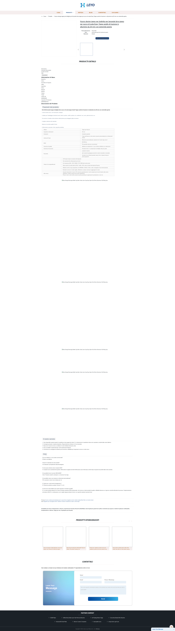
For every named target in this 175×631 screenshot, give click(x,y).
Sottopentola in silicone (57, 508)
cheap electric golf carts (113, 621)
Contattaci (102, 12)
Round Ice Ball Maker (80, 508)
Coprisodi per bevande (69, 508)
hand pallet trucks (97, 621)
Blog (90, 12)
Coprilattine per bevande (67, 510)
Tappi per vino (57, 510)
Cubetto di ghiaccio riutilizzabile (121, 508)
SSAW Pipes (53, 617)
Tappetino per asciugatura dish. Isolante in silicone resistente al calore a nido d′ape (62, 501)
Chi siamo (115, 12)
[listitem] (87, 49)
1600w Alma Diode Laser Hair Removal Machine (74, 617)
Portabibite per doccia (46, 508)
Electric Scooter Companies (80, 621)
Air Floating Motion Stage (97, 617)
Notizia (80, 12)
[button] (78, 49)
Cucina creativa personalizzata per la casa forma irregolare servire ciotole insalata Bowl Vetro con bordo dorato (69, 500)
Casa (58, 12)
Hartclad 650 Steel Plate (61, 621)
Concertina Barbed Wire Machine (117, 617)
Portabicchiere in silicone (47, 510)
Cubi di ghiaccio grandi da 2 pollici (94, 508)
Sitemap (98, 628)
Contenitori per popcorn (108, 508)
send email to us (103, 38)
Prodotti (69, 12)
